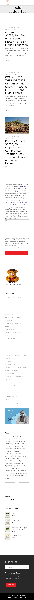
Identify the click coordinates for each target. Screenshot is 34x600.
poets (17, 471)
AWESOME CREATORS (12, 309)
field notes (17, 448)
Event (22, 446)
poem (19, 466)
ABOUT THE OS (10, 303)
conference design (13, 323)
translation (16, 475)
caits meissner (16, 439)
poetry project (10, 471)
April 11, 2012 (10, 138)
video (7, 478)
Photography (10, 373)
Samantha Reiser (23, 186)
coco (13, 441)
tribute (23, 475)
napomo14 (15, 458)
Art (6, 306)
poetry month (15, 468)
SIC (17, 202)
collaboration (20, 441)
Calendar (8, 441)
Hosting (8, 352)
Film (7, 341)
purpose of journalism (14, 382)
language (18, 453)
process (12, 473)
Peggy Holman (11, 370)
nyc (14, 466)
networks (9, 361)
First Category (11, 344)
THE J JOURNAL (21, 204)
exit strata (8, 448)
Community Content (13, 317)
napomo (8, 458)
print (6, 473)
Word (7, 399)
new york (17, 463)
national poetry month (12, 461)
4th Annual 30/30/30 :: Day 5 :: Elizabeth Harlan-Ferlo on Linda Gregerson (16, 38)
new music (8, 463)
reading (18, 473)
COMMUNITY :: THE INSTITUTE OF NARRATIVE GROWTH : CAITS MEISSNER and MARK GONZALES (16, 85)
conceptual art (19, 444)
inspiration (16, 451)
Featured (9, 335)
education (16, 446)
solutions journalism (14, 385)
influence (8, 451)
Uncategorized (11, 396)
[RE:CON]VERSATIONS (13, 297)
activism (16, 436)
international (9, 453)
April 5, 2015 (10, 29)
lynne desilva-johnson (13, 456)
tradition (8, 475)
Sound (7, 388)
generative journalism (14, 347)
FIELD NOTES (10, 338)
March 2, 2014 (10, 74)
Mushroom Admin (12, 27)
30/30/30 (8, 300)
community (9, 444)
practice (23, 471)
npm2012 (8, 466)
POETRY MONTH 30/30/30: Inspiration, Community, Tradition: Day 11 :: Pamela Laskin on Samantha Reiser (16, 152)
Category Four (11, 314)
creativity (8, 446)
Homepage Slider (12, 350)
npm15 (23, 463)
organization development (16, 367)
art (21, 436)
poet (23, 466)
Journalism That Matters (15, 355)
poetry (7, 468)
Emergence (9, 326)
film (23, 448)
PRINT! (7, 379)
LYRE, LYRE (12, 204)
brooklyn (8, 439)
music (24, 456)
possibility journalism (14, 376)
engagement (10, 329)
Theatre (8, 393)
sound (25, 473)
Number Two (10, 364)
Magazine (9, 358)
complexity (10, 320)
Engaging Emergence (13, 332)
